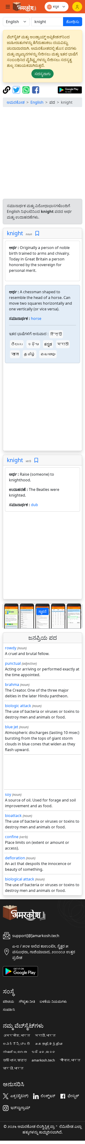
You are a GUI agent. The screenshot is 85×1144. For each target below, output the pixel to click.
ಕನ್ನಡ (48, 344)
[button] (9, 615)
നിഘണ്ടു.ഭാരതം (15, 1052)
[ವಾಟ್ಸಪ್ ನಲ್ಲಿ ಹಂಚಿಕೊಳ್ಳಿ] (26, 89)
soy (8, 794)
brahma (12, 684)
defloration (15, 857)
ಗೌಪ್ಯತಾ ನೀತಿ (27, 1001)
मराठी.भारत (45, 1035)
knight (15, 233)
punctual (13, 663)
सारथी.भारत (13, 1068)
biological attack (19, 879)
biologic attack (18, 705)
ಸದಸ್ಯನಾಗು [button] (42, 73)
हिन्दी (56, 334)
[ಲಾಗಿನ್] (77, 6)
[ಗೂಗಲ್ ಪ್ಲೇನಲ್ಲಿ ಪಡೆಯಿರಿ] (69, 89)
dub (34, 504)
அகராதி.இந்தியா (48, 1044)
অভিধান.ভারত (15, 1060)
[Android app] (20, 970)
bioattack (13, 815)
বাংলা (15, 354)
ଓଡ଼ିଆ (33, 344)
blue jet (11, 726)
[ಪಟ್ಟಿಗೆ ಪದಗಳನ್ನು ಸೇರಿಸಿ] (37, 233)
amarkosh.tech (43, 1060)
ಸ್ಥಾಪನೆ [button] (42, 611)
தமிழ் (29, 354)
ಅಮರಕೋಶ (16, 102)
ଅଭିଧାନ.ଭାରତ (44, 1052)
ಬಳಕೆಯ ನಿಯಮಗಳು (53, 1001)
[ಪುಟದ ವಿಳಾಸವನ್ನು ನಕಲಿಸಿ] (7, 89)
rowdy (10, 647)
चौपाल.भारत (70, 1060)
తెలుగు (16, 344)
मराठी (62, 344)
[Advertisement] (42, 153)
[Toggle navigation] (8, 6)
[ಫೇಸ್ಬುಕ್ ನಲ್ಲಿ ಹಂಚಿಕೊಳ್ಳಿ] (35, 89)
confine (11, 836)
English (36, 102)
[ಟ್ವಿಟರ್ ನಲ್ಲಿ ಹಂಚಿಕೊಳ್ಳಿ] (17, 89)
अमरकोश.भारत (16, 1035)
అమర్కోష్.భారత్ (16, 1044)
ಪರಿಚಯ (8, 1001)
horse (36, 318)
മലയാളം (47, 354)
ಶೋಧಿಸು (72, 21)
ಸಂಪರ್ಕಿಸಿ (9, 1010)
